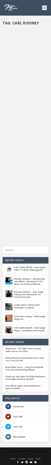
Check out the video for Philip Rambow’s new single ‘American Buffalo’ (25, 377)
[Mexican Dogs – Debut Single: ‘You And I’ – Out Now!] (25, 116)
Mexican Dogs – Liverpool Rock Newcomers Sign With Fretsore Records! (23, 206)
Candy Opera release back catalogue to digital (27, 306)
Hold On (8, 72)
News (40, 72)
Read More (13, 93)
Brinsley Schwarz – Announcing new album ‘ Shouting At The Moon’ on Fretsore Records (29, 281)
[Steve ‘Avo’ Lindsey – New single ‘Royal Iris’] (8, 318)
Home (13, 458)
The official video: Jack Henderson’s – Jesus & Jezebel (23, 387)
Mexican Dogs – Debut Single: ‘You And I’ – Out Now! (24, 135)
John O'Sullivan (19, 72)
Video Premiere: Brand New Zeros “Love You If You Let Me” (24, 359)
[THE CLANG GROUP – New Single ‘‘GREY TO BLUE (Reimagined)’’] (8, 269)
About (30, 458)
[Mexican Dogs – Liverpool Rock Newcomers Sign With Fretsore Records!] (25, 185)
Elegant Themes (25, 451)
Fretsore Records (15, 69)
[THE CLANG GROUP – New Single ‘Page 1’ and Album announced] (8, 329)
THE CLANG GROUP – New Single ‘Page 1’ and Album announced (29, 329)
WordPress (25, 454)
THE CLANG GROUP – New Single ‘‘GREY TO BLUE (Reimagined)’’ (29, 268)
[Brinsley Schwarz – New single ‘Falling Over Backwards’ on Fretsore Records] (8, 293)
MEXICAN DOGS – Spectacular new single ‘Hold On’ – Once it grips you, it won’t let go (25, 61)
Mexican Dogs (31, 72)
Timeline (22, 458)
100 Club (38, 69)
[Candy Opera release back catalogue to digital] (8, 306)
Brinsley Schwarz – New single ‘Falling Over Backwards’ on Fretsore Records (28, 294)
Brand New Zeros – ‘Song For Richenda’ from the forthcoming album (24, 368)
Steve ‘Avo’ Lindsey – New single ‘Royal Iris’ (29, 317)
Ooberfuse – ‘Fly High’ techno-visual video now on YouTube (23, 349)
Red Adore (18, 75)
